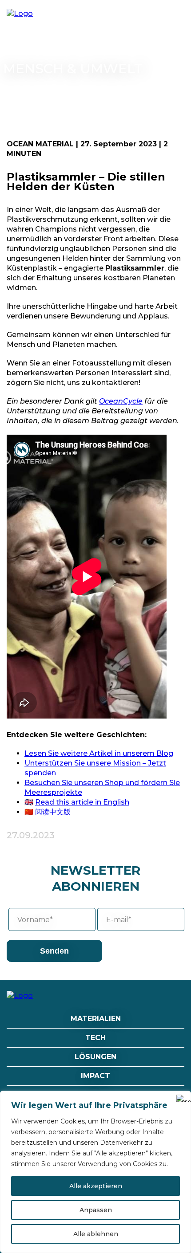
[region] (95, 1172)
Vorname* (35, 919)
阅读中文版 (53, 812)
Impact (95, 1076)
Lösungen (95, 1057)
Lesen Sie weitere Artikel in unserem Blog (98, 753)
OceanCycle (121, 401)
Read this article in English (82, 802)
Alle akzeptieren (95, 1186)
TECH (95, 1037)
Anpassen (96, 1210)
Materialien (96, 1018)
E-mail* (118, 919)
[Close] (181, 1098)
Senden (54, 951)
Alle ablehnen (95, 1234)
